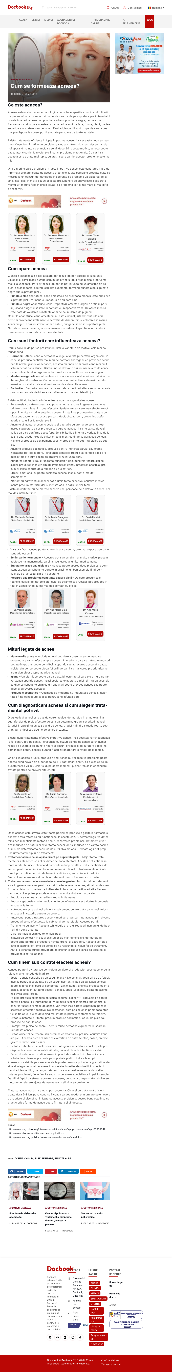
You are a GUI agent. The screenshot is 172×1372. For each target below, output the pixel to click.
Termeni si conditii (111, 1364)
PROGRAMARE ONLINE (100, 21)
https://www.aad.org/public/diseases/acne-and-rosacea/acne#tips (44, 1137)
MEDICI (48, 19)
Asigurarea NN (96, 1319)
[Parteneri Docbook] (59, 201)
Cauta (115, 7)
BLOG (149, 19)
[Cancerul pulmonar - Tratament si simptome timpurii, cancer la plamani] (59, 1193)
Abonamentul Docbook (66, 21)
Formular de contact (77, 1304)
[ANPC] (126, 1314)
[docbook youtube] (58, 1337)
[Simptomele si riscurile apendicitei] (23, 1193)
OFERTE (95, 1303)
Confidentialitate (110, 1360)
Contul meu (135, 7)
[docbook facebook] (51, 1337)
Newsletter (97, 1343)
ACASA (24, 19)
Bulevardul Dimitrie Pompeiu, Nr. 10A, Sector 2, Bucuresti (78, 1287)
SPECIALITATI (98, 1298)
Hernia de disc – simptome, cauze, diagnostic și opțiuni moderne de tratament (115, 1295)
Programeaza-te (98, 1337)
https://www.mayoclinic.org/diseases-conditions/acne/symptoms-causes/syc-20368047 (56, 1129)
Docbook (32, 1223)
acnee (19, 1158)
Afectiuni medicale (21, 79)
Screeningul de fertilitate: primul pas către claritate (116, 1284)
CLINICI (36, 19)
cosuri (28, 1158)
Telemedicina (131, 23)
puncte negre (44, 1158)
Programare (27, 259)
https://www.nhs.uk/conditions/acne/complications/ (36, 1133)
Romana (157, 7)
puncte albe (63, 1158)
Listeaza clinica (95, 1328)
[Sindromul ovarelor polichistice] (95, 1193)
